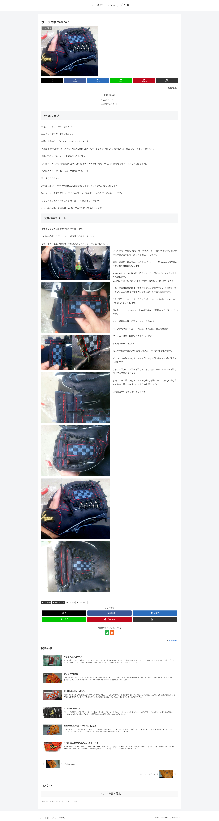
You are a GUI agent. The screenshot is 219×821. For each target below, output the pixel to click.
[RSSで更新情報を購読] (112, 632)
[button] (167, 80)
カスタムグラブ (59, 602)
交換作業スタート (110, 104)
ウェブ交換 (47, 602)
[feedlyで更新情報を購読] (107, 632)
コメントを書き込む (109, 793)
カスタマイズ (83, 602)
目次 (106, 95)
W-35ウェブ (108, 100)
